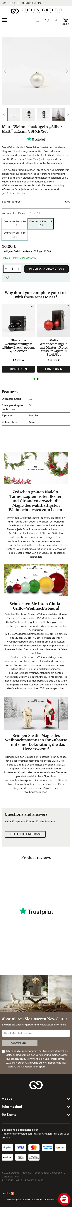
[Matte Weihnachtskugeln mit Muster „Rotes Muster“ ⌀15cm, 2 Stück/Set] (53, 320)
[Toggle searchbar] (37, 20)
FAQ (67, 201)
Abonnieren (19, 1043)
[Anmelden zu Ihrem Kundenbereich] (55, 20)
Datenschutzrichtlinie (55, 1051)
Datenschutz (49, 1200)
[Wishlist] (47, 20)
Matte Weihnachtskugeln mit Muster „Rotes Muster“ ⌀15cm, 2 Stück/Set (54, 347)
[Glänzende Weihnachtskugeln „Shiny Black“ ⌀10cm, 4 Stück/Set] (18, 320)
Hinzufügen (18, 369)
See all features (11, 201)
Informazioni (12, 1107)
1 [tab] (34, 379)
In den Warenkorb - (46, 269)
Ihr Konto (9, 1115)
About (7, 1099)
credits (6, 1193)
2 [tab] (38, 379)
